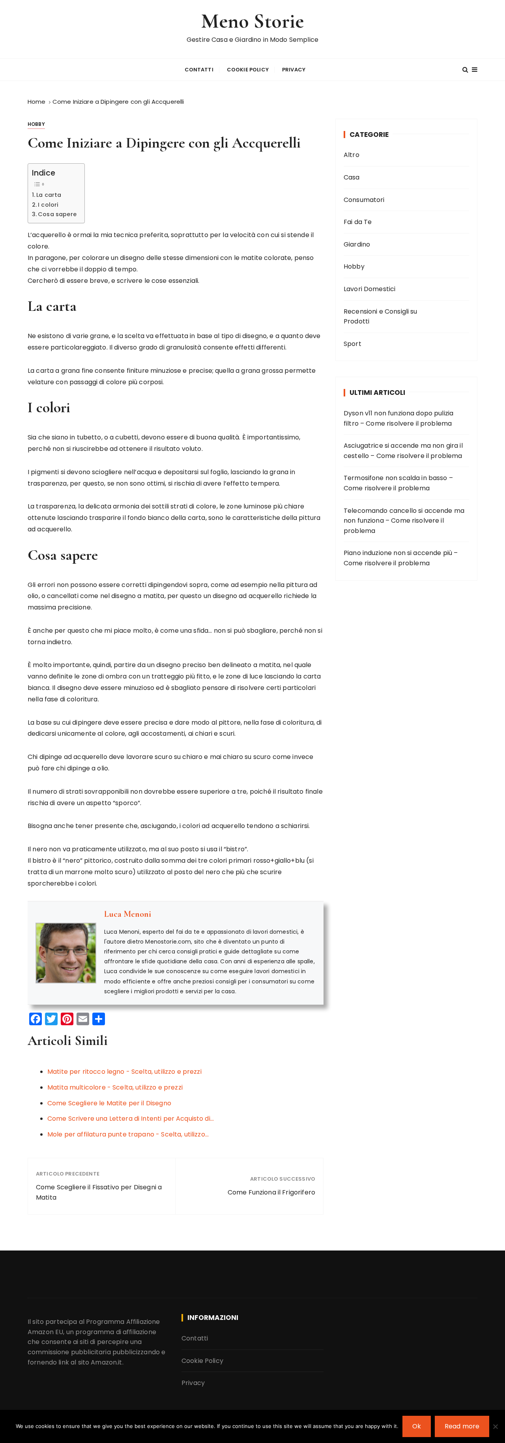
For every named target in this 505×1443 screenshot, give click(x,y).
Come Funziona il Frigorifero (271, 1192)
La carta (48, 195)
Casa (352, 177)
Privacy (293, 69)
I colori (48, 205)
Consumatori (364, 199)
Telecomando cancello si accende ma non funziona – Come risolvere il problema (404, 520)
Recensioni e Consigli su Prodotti (380, 316)
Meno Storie (252, 21)
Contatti (199, 69)
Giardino (357, 244)
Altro (351, 154)
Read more (462, 1426)
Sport (352, 343)
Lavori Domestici (369, 288)
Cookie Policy (248, 69)
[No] (495, 1426)
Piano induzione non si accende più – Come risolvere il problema (401, 558)
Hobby (36, 124)
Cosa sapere (57, 214)
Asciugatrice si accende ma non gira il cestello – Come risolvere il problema (403, 450)
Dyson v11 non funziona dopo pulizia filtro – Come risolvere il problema (398, 418)
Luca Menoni (127, 914)
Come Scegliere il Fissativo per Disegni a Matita (99, 1192)
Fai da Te (358, 221)
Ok (416, 1426)
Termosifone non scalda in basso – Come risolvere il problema (398, 483)
